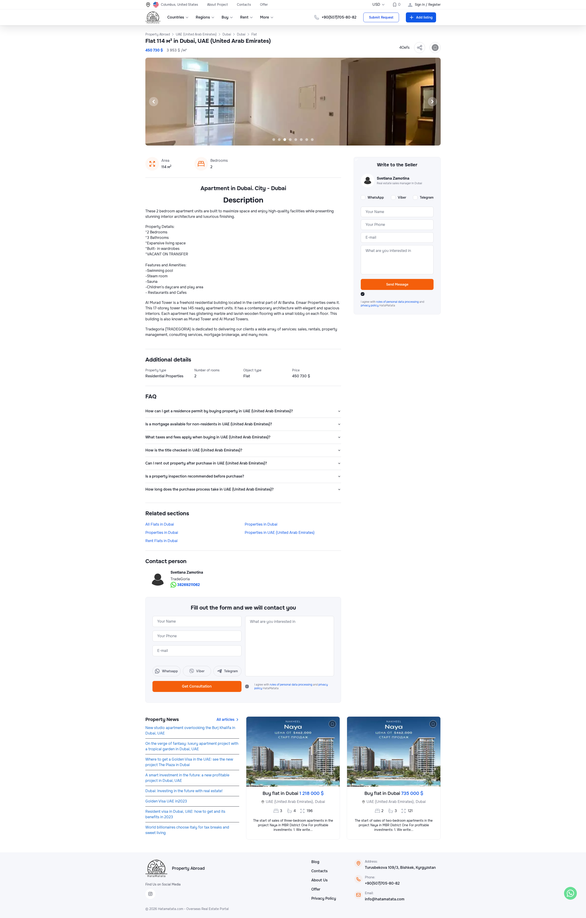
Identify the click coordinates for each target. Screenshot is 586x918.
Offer (264, 5)
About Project (217, 5)
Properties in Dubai (261, 524)
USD (376, 4)
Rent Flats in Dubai (161, 540)
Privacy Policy (323, 898)
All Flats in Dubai (159, 524)
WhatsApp (376, 197)
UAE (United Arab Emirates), (290, 801)
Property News (162, 719)
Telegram (427, 197)
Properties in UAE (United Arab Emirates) (280, 532)
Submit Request (381, 17)
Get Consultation (197, 686)
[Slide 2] (279, 139)
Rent (244, 17)
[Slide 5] (295, 139)
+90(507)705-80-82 (382, 883)
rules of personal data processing (291, 684)
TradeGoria (180, 579)
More (264, 17)
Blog (315, 861)
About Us (319, 880)
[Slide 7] (306, 139)
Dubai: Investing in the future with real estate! (183, 790)
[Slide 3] (284, 139)
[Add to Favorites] (435, 47)
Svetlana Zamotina (187, 572)
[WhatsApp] (570, 893)
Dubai (320, 801)
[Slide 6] (301, 139)
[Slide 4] (290, 139)
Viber (402, 197)
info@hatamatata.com (384, 899)
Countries (175, 17)
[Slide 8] (312, 139)
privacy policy (370, 305)
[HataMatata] (156, 868)
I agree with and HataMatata (291, 686)
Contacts (244, 5)
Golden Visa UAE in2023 (166, 801)
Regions (203, 17)
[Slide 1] (273, 139)
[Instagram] (150, 894)
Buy (225, 17)
